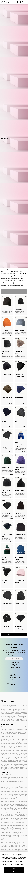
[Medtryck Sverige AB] (5, 2)
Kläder (2, 6)
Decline (14, 871)
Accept (14, 868)
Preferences (14, 874)
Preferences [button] (20, 864)
